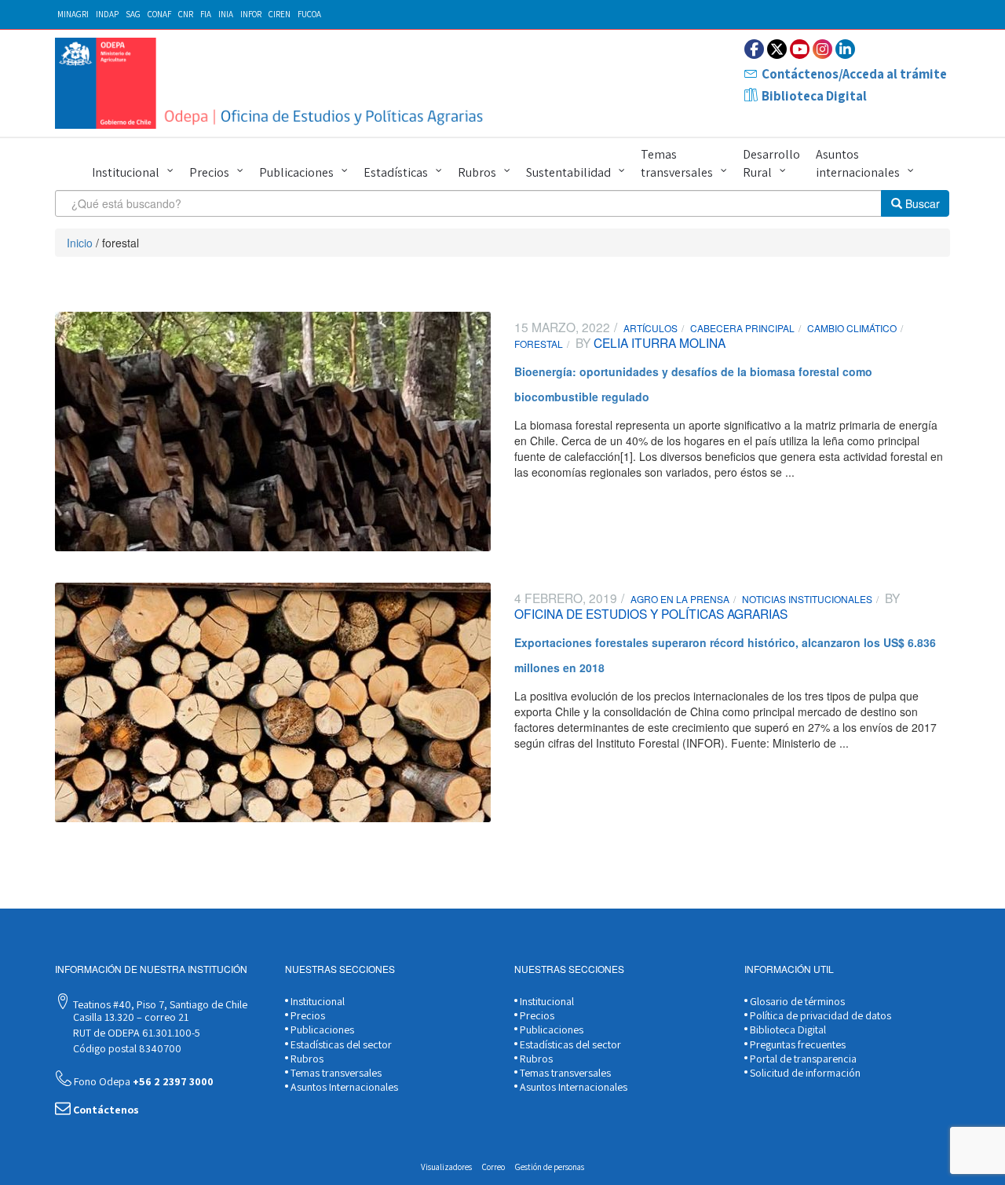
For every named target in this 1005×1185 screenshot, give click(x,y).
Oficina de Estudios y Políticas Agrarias (651, 613)
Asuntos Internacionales (343, 1087)
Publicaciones (296, 172)
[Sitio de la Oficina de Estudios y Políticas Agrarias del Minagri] (273, 83)
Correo (493, 1166)
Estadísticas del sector (340, 1044)
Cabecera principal (742, 328)
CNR (185, 14)
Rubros (477, 172)
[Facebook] (754, 49)
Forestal (538, 343)
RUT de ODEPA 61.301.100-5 (135, 1033)
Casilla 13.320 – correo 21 (129, 1017)
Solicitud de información (804, 1073)
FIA (205, 14)
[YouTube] (799, 49)
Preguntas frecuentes (796, 1044)
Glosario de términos (796, 1001)
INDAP (107, 14)
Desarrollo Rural (771, 163)
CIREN (280, 14)
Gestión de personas (549, 1166)
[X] (777, 49)
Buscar (921, 203)
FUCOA (309, 14)
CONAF (159, 14)
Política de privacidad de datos (819, 1015)
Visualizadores (446, 1166)
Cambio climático (852, 328)
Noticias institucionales (807, 598)
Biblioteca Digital (814, 95)
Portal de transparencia (802, 1059)
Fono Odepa (142, 1081)
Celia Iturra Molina (657, 342)
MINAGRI (73, 14)
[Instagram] (822, 49)
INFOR (250, 14)
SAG (133, 14)
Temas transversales (677, 163)
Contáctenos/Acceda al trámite (854, 73)
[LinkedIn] (845, 49)
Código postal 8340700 (126, 1048)
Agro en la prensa (679, 598)
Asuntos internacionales (858, 163)
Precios (209, 172)
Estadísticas (396, 172)
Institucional (125, 172)
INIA (225, 14)
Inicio (80, 243)
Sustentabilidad (568, 172)
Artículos (650, 328)
